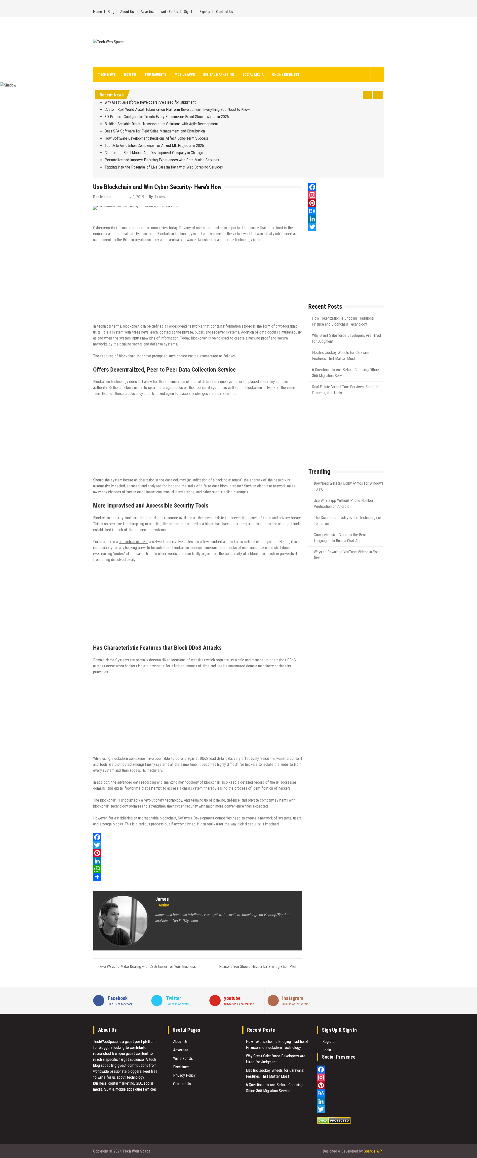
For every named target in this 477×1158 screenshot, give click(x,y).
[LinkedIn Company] (346, 219)
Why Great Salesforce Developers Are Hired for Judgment (151, 102)
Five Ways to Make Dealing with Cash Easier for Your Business (147, 966)
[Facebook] (197, 837)
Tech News (107, 75)
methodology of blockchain (199, 782)
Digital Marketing (218, 75)
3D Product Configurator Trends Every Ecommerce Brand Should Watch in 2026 (167, 116)
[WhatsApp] (197, 869)
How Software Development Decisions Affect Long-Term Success (157, 138)
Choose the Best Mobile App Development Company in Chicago (154, 152)
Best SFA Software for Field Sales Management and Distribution (155, 131)
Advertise (148, 11)
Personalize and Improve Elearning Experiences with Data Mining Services (162, 160)
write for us (107, 1077)
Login (326, 1050)
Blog (111, 11)
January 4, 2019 (131, 196)
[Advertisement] (284, 42)
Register (329, 1041)
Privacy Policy (184, 1075)
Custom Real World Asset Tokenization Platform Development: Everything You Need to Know (177, 109)
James (159, 196)
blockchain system (133, 541)
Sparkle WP (373, 1151)
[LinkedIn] (197, 861)
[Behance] (346, 211)
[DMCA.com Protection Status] (334, 1122)
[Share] (197, 877)
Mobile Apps (185, 75)
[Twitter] (197, 845)
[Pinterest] (197, 853)
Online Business (285, 75)
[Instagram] (346, 195)
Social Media (253, 75)
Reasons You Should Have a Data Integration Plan (257, 966)
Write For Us (169, 11)
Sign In (189, 11)
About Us (127, 11)
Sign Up (204, 11)
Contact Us (224, 11)
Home (97, 11)
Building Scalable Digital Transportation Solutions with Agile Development (161, 124)
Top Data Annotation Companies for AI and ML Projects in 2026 (154, 145)
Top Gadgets (155, 75)
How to (130, 75)
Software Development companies (205, 818)
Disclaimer (181, 1067)
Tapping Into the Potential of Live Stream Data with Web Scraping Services (164, 167)
